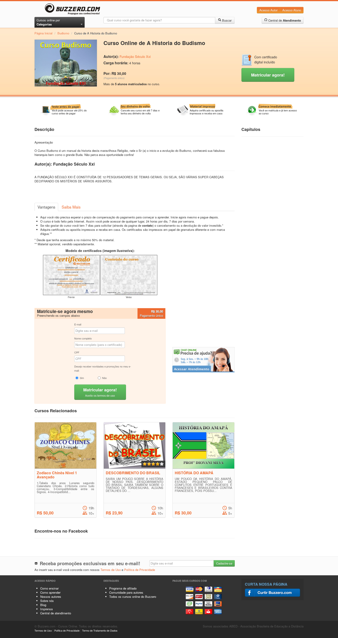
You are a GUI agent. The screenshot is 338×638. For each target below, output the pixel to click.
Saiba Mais (71, 207)
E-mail (77, 324)
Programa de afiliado (123, 588)
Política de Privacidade (139, 569)
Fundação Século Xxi (135, 56)
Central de (284, 20)
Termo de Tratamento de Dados (99, 630)
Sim (82, 378)
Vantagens (46, 207)
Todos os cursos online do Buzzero (132, 596)
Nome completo (83, 338)
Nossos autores (50, 596)
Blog (43, 605)
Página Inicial (43, 33)
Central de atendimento (55, 613)
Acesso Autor (268, 10)
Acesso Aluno (291, 10)
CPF (76, 352)
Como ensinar (49, 588)
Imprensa (46, 609)
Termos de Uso (110, 569)
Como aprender (50, 592)
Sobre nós (47, 600)
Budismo (63, 33)
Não (104, 378)
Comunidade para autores (126, 592)
